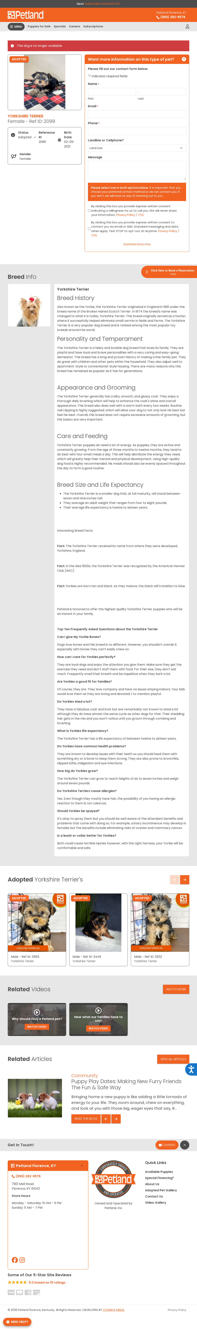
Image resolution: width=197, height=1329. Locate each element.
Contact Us (154, 1196)
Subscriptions (93, 26)
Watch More (176, 989)
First (91, 98)
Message (95, 157)
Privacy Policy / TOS (130, 215)
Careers (74, 26)
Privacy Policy (177, 1310)
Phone (94, 123)
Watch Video (37, 1027)
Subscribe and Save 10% (102, 4)
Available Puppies (159, 1172)
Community (84, 1075)
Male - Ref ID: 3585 (25, 956)
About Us (152, 1184)
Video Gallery (155, 1202)
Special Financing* (159, 1178)
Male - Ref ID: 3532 (148, 956)
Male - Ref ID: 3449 (87, 956)
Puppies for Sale (39, 26)
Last (141, 98)
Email (93, 106)
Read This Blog (86, 1118)
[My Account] (187, 26)
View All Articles (173, 1059)
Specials (60, 26)
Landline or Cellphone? (106, 140)
